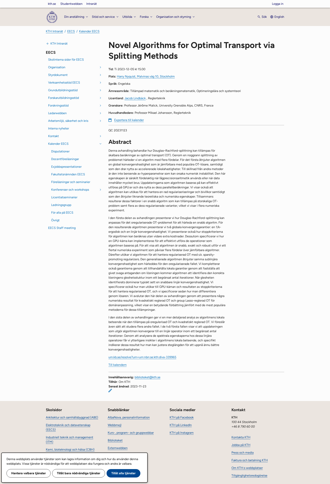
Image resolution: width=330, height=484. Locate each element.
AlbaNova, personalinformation (129, 417)
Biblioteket (115, 440)
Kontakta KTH (240, 437)
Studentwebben (71, 4)
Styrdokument (58, 75)
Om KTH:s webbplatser (247, 468)
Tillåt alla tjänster (123, 473)
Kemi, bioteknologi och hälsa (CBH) (70, 449)
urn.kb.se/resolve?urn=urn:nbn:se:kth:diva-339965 (142, 357)
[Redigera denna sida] (110, 390)
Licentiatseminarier (64, 197)
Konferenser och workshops (70, 189)
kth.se (52, 4)
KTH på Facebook (182, 417)
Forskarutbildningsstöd (63, 98)
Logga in (277, 4)
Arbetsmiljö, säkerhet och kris (68, 121)
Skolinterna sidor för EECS (66, 59)
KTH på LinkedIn (181, 425)
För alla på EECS (62, 212)
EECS (71, 31)
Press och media (242, 452)
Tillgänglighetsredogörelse (249, 475)
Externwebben (118, 448)
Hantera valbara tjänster (28, 473)
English (279, 17)
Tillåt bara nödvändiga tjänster (78, 473)
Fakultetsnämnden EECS (68, 174)
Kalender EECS (89, 31)
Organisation (56, 67)
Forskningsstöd (58, 105)
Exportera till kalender (129, 120)
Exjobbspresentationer (66, 166)
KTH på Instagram (182, 432)
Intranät (91, 4)
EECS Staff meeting (62, 228)
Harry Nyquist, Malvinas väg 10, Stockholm (146, 76)
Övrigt (55, 220)
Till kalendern (117, 365)
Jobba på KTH (240, 445)
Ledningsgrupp (61, 205)
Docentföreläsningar (65, 159)
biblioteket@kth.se (147, 377)
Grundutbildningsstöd (63, 90)
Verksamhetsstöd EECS (64, 82)
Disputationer (60, 151)
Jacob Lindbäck (135, 98)
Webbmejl (114, 425)
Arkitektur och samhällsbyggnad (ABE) (72, 417)
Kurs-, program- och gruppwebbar (131, 432)
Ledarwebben (57, 113)
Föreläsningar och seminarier (70, 182)
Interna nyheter (58, 128)
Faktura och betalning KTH (249, 460)
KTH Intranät (54, 31)
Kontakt (53, 136)
